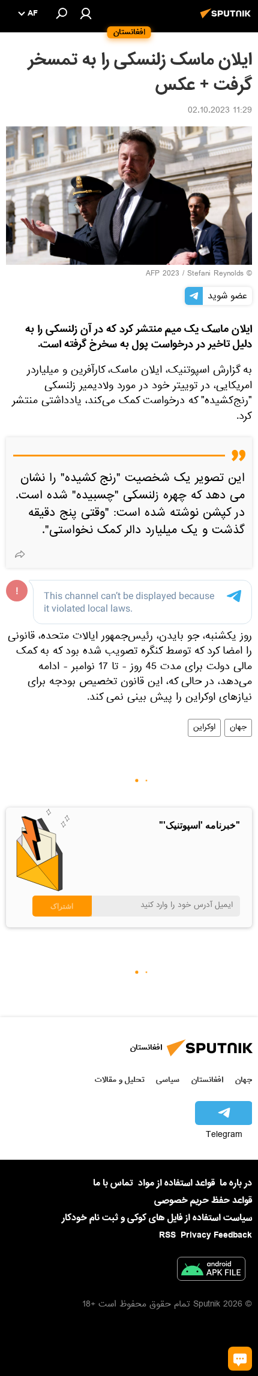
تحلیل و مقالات (120, 1080)
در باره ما (236, 1183)
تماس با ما (113, 1183)
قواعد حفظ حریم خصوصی (203, 1200)
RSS (167, 1235)
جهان (238, 728)
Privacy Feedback (216, 1235)
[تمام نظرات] (240, 1359)
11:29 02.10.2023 (220, 111)
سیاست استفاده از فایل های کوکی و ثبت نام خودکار (157, 1217)
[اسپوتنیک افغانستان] (227, 19)
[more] (20, 554)
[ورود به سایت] (86, 13)
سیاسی (167, 1080)
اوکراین (204, 728)
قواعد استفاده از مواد (176, 1183)
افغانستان (207, 1080)
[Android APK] (211, 1271)
